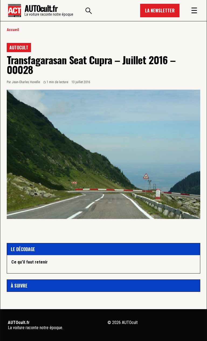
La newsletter (160, 10)
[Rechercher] (88, 10)
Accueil (13, 30)
